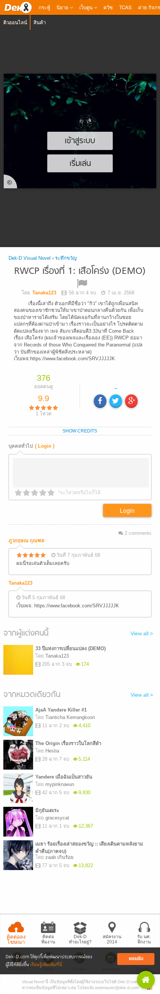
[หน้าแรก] (17, 7)
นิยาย (63, 7)
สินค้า (39, 22)
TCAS (125, 7)
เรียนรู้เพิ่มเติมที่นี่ (46, 965)
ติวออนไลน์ (15, 22)
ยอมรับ (136, 959)
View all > (142, 636)
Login (127, 513)
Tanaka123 (20, 585)
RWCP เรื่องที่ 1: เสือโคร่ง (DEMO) (79, 271)
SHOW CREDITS (80, 433)
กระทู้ (44, 7)
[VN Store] (146, 980)
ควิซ (108, 7)
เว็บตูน (86, 7)
